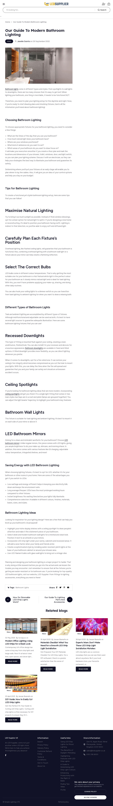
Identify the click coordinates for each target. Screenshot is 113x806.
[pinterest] (65, 587)
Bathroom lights (11, 89)
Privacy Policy (42, 745)
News (9, 41)
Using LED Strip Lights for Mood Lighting (66, 744)
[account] (103, 4)
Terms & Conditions (41, 758)
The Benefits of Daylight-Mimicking (67, 751)
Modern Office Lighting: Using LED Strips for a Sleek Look (18, 642)
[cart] (108, 4)
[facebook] (57, 587)
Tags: (12, 587)
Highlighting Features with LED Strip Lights (67, 758)
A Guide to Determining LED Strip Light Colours (67, 767)
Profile (63, 790)
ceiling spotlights (12, 394)
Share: (52, 588)
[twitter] (60, 587)
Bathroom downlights (34, 348)
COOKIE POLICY (90, 791)
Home (7, 22)
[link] (21, 626)
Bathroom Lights (22, 588)
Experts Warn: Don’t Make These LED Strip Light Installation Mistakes (88, 645)
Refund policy (63, 802)
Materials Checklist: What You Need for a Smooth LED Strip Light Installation (54, 645)
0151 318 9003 (92, 754)
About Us (41, 766)
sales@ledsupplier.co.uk (95, 751)
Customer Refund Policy (44, 752)
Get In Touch (42, 763)
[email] (68, 587)
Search (103, 10)
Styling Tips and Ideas (66, 785)
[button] (4, 4)
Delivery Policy (43, 748)
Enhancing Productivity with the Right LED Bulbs (67, 777)
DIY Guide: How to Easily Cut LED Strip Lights (18, 701)
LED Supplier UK (11, 738)
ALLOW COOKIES (90, 797)
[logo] (56, 4)
